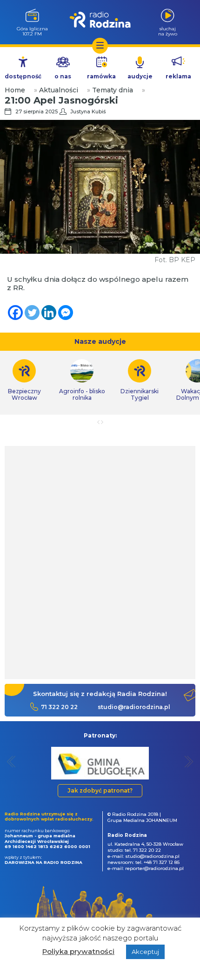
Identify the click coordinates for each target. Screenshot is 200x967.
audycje (140, 76)
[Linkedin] (48, 312)
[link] (82, 380)
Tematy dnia (112, 90)
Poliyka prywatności (78, 951)
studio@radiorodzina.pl (134, 706)
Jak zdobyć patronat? (100, 790)
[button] (11, 761)
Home (15, 90)
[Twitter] (32, 312)
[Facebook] (15, 312)
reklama (178, 76)
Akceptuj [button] (145, 951)
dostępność (23, 76)
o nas (62, 76)
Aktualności (58, 90)
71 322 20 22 (59, 706)
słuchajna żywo (167, 31)
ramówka (101, 76)
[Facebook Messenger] (65, 312)
